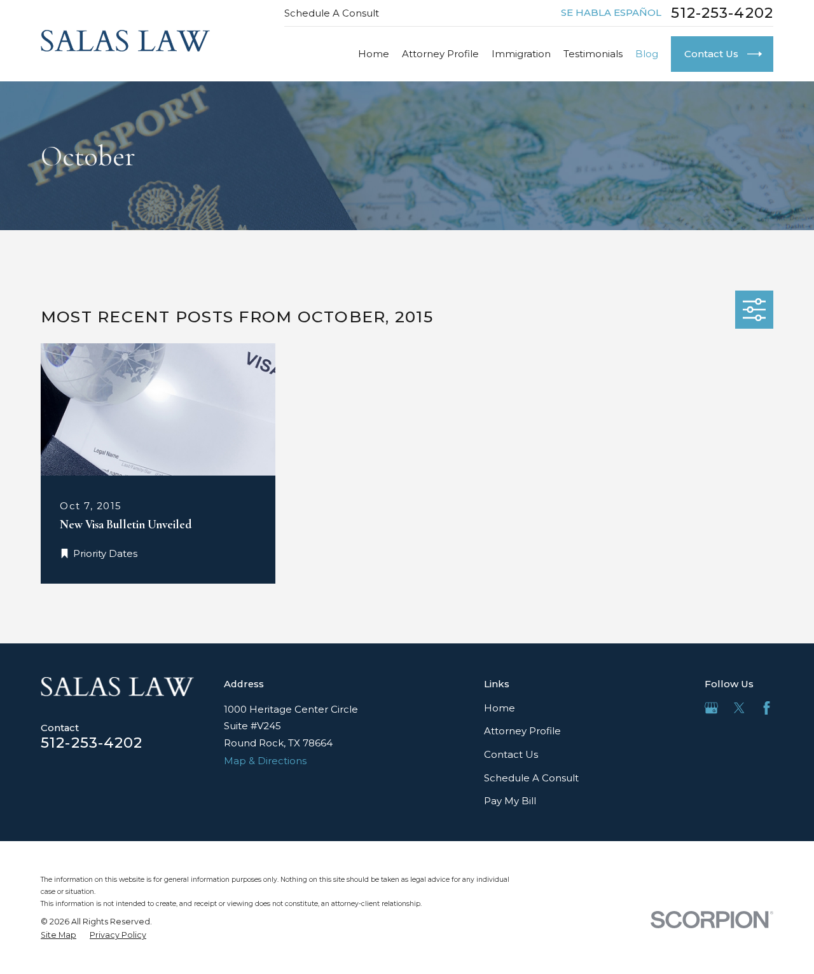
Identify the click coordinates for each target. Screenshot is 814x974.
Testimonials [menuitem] (593, 54)
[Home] (125, 40)
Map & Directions (265, 761)
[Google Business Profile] (711, 708)
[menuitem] (58, 935)
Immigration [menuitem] (521, 54)
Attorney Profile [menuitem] (440, 54)
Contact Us (511, 754)
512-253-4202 (722, 13)
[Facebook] (766, 708)
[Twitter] (739, 708)
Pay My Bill (510, 801)
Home (499, 708)
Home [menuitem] (373, 54)
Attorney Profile (522, 731)
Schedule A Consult (331, 13)
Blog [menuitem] (646, 54)
